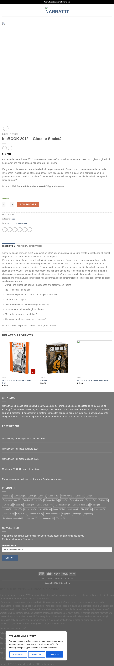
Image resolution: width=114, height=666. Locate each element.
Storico (77, 514)
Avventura (20, 496)
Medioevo (73, 509)
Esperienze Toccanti (32, 500)
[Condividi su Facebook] (9, 229)
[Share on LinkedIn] (29, 229)
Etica (63, 500)
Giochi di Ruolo (81, 505)
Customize (18, 654)
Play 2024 (99, 509)
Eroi (89, 496)
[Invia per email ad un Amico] (19, 229)
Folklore (103, 500)
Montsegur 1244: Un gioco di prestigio (20, 469)
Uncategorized (47, 518)
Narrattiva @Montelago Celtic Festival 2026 (23, 438)
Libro (18, 509)
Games (18, 505)
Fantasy (91, 500)
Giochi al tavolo (45, 505)
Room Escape (52, 514)
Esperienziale (51, 500)
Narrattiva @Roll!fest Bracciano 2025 (20, 449)
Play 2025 (8, 514)
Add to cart (28, 204)
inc (8, 223)
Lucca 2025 (59, 509)
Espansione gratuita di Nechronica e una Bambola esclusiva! (32, 479)
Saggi (15, 134)
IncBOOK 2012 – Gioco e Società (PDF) (16, 381)
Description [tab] (8, 246)
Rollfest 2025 (36, 514)
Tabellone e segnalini (13, 518)
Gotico (95, 505)
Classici (54, 496)
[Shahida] (57, 357)
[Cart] (110, 10)
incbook (14, 223)
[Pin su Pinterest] (24, 229)
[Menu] (3, 10)
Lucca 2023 (30, 509)
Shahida (43, 380)
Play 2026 (21, 514)
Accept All (54, 654)
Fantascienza (76, 500)
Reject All (36, 654)
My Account (47, 579)
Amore (7, 496)
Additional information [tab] (29, 246)
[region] (36, 645)
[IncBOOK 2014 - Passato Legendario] (94, 357)
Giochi (5, 134)
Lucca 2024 (45, 509)
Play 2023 (86, 509)
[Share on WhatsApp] (4, 229)
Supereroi (89, 514)
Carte (42, 496)
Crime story (67, 496)
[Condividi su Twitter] (14, 229)
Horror (7, 509)
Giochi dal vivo (63, 505)
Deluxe (80, 496)
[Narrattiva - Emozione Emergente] (57, 10)
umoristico (31, 518)
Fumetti (7, 505)
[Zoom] (5, 128)
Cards (32, 496)
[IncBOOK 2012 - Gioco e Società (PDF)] (19, 357)
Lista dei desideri (64, 579)
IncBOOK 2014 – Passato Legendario (93, 380)
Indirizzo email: (9, 545)
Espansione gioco (11, 500)
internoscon (22, 223)
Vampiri (60, 518)
